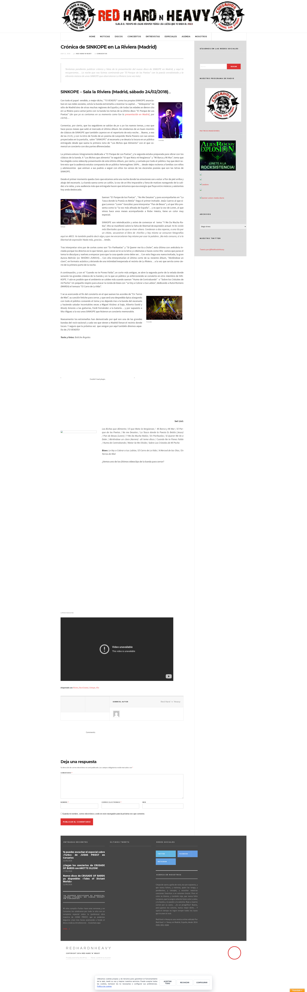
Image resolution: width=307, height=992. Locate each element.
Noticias (105, 36)
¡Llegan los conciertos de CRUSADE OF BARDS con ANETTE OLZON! (84, 867)
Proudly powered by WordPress (76, 958)
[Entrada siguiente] (97, 704)
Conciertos (134, 36)
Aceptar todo (167, 982)
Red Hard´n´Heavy (84, 53)
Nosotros (201, 36)
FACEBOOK (183, 854)
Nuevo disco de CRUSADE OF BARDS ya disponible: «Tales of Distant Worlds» (84, 878)
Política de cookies (104, 986)
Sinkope (92, 688)
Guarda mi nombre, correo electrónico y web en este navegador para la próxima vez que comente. (103, 814)
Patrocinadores (210, 131)
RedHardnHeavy (89, 948)
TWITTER (161, 854)
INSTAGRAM (162, 861)
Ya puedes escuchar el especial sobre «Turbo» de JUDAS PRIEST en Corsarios (84, 855)
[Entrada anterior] (73, 704)
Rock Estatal (83, 688)
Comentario (66, 773)
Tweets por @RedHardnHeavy (212, 249)
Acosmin (108, 958)
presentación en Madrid (137, 114)
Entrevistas (153, 36)
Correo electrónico (111, 802)
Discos (119, 36)
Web (144, 802)
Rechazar (184, 982)
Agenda (186, 36)
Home (92, 36)
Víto (97, 688)
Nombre (65, 802)
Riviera (75, 688)
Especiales (171, 36)
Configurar (201, 982)
